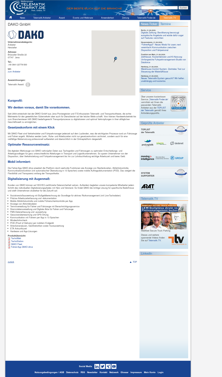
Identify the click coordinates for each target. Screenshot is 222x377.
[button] (115, 60)
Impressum (136, 372)
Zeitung (125, 17)
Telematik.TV (169, 17)
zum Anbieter (14, 71)
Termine (165, 24)
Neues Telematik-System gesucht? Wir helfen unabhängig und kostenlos (162, 79)
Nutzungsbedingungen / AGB (49, 372)
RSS (83, 372)
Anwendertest (107, 17)
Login (160, 372)
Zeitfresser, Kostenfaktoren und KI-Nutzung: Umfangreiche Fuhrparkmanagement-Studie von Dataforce (163, 59)
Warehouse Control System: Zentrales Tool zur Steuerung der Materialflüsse (163, 70)
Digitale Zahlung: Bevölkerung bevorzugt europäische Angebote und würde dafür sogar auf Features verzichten (162, 35)
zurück (11, 261)
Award (62, 17)
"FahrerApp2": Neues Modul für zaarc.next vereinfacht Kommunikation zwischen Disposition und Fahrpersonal (161, 47)
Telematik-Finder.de (146, 17)
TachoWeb (16, 238)
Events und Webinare (83, 17)
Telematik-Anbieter (42, 17)
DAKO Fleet (16, 244)
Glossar (124, 372)
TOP (135, 262)
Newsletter (92, 372)
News (22, 17)
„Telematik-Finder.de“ (158, 99)
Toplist (180, 130)
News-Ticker (149, 24)
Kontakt (103, 372)
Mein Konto (150, 372)
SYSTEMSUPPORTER (147, 174)
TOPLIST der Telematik (153, 109)
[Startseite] (98, 7)
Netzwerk (113, 372)
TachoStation (17, 241)
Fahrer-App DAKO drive (22, 246)
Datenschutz (72, 372)
